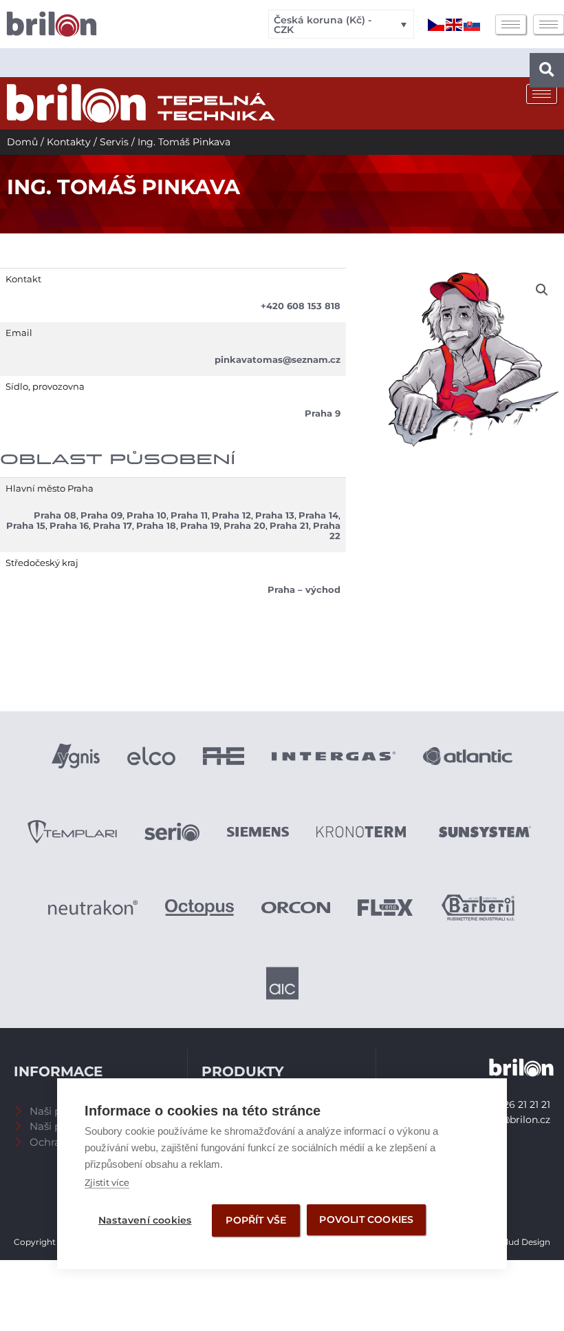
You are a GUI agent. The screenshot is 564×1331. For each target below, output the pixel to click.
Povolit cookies (366, 1219)
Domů (22, 142)
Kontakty (69, 142)
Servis (114, 142)
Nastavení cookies (144, 1220)
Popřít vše (256, 1220)
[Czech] (437, 24)
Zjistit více (107, 1182)
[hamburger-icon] (510, 24)
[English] (455, 24)
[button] (547, 70)
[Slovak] (472, 24)
